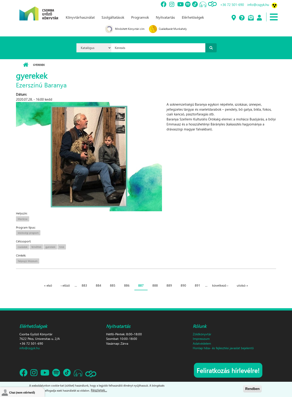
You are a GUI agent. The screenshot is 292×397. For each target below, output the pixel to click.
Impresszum (201, 338)
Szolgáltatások (113, 17)
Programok (140, 17)
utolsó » (242, 285)
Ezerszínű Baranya (41, 84)
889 (169, 285)
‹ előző (65, 285)
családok (22, 246)
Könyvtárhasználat (80, 17)
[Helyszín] (233, 18)
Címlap (25, 65)
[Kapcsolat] (250, 18)
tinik (61, 246)
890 (183, 285)
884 (98, 285)
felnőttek (36, 246)
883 (84, 285)
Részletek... (99, 390)
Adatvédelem (202, 343)
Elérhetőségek (193, 17)
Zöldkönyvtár (202, 334)
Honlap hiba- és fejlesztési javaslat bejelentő (223, 348)
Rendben (252, 389)
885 (112, 285)
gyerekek (50, 246)
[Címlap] (38, 10)
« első (48, 285)
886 (127, 285)
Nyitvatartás (165, 17)
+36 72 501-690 (232, 4)
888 (155, 285)
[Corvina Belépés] (259, 18)
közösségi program (28, 232)
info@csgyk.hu (258, 4)
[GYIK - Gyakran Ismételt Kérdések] (241, 18)
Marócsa (22, 218)
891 (197, 285)
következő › (220, 285)
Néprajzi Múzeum (27, 261)
